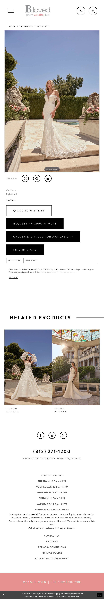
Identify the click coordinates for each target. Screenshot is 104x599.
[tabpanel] (52, 101)
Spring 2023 (43, 26)
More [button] (13, 277)
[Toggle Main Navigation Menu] (11, 11)
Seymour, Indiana (69, 458)
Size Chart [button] (10, 200)
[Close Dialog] (4, 595)
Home (12, 26)
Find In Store (25, 249)
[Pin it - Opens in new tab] (36, 178)
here (77, 596)
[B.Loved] (37, 10)
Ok (99, 594)
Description (15, 260)
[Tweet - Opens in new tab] (25, 178)
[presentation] (28, 367)
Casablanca (26, 26)
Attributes (31, 260)
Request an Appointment (35, 223)
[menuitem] (40, 435)
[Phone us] (81, 11)
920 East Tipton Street (38, 458)
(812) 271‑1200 (52, 451)
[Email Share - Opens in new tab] (48, 178)
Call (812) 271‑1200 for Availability (43, 236)
